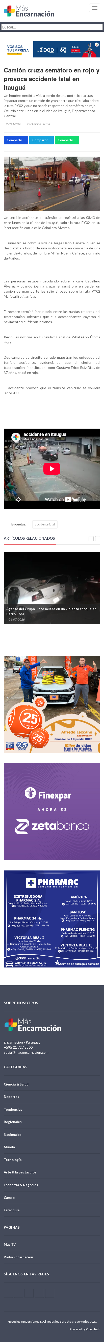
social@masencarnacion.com (26, 1052)
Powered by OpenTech (85, 1329)
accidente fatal (45, 524)
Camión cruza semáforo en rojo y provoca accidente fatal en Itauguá (51, 79)
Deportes (11, 1097)
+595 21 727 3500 (18, 1047)
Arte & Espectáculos (20, 1172)
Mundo (9, 1147)
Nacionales (12, 1135)
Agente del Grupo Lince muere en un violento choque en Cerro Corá (51, 611)
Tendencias (13, 1109)
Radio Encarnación (18, 1257)
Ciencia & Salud (16, 1084)
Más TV (10, 1244)
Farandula (11, 1210)
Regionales (13, 1122)
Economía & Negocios (21, 1185)
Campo (9, 1198)
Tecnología (12, 1160)
